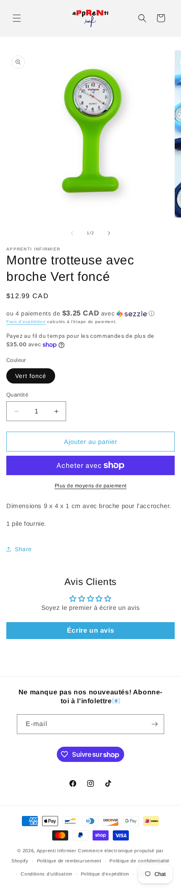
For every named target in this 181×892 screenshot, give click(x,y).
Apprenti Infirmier (57, 850)
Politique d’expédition (105, 873)
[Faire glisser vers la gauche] (72, 233)
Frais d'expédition (26, 321)
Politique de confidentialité (139, 860)
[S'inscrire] (154, 724)
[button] (17, 18)
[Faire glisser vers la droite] (109, 233)
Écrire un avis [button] (90, 630)
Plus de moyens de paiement (91, 486)
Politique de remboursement (69, 860)
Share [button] (23, 549)
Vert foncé (30, 376)
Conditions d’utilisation (46, 873)
